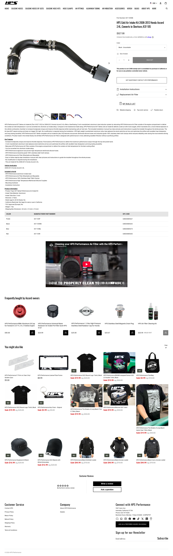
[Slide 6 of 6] (78, 116)
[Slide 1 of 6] (38, 116)
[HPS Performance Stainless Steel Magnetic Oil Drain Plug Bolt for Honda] (120, 311)
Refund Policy (9, 519)
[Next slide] (109, 63)
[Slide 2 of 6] (46, 116)
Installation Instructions (129, 89)
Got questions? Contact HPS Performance (142, 80)
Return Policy (9, 515)
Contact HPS (9, 508)
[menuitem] (154, 8)
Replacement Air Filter (129, 94)
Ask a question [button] (107, 489)
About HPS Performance (68, 508)
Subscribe (162, 538)
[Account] (160, 3)
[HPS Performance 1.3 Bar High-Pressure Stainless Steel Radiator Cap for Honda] (86, 311)
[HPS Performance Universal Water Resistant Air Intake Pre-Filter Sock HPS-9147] (53, 311)
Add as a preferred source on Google (132, 524)
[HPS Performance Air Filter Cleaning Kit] (153, 311)
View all (165, 346)
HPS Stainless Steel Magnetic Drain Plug (119, 324)
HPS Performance (15, 552)
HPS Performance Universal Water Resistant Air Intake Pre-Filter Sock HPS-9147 (52, 326)
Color (118, 43)
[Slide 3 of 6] (54, 116)
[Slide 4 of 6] (62, 116)
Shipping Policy (10, 523)
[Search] (166, 8)
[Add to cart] (32, 332)
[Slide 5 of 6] (70, 116)
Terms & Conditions (11, 530)
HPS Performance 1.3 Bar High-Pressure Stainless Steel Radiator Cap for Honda (86, 325)
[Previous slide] (7, 63)
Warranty (8, 526)
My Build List (129, 104)
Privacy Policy (9, 512)
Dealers (62, 512)
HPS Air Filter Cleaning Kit (147, 324)
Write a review (107, 484)
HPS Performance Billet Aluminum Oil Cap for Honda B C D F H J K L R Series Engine (20, 325)
